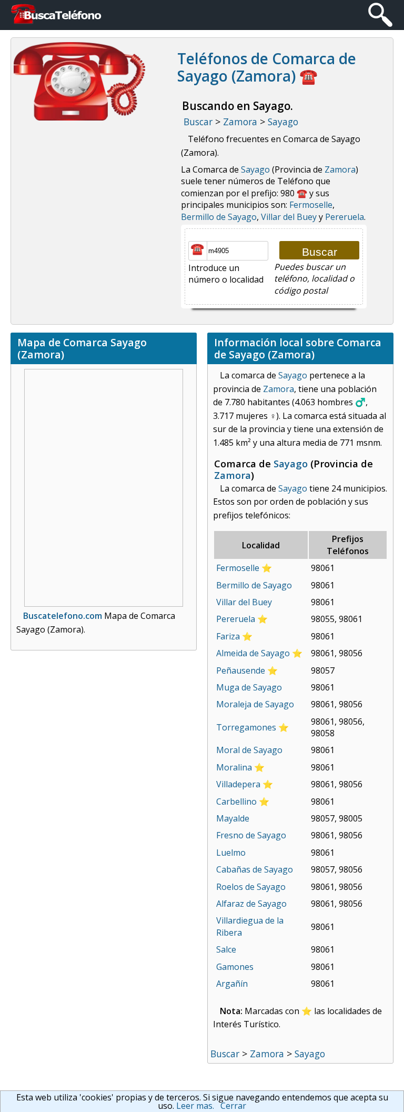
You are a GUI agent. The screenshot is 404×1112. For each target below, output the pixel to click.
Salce (226, 949)
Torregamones (246, 727)
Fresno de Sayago (251, 835)
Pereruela (344, 217)
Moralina (234, 767)
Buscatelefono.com (62, 616)
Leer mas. (195, 1105)
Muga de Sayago (249, 687)
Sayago (255, 169)
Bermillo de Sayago (219, 217)
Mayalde (232, 818)
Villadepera (238, 784)
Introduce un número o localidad (226, 273)
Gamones (235, 967)
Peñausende (240, 670)
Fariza (228, 636)
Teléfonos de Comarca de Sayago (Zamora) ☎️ (266, 67)
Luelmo (231, 852)
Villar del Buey (289, 217)
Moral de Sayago (249, 750)
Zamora (340, 169)
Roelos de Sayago (251, 887)
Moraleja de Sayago (255, 704)
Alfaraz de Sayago (251, 903)
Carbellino (236, 801)
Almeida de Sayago (253, 653)
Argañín (232, 983)
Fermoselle (310, 205)
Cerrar (233, 1105)
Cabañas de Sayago (254, 869)
